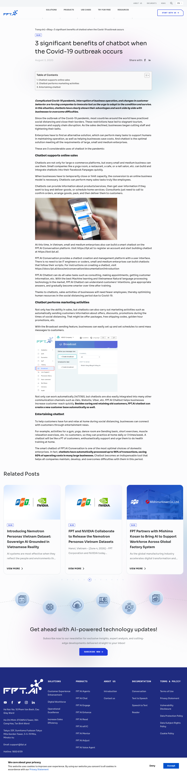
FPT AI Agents (83, 691)
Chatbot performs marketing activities (59, 83)
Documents (152, 3)
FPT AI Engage (83, 705)
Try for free (104, 9)
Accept (171, 765)
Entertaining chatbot (50, 86)
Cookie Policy (167, 733)
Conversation (139, 691)
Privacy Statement (169, 698)
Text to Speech (140, 698)
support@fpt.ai (18, 744)
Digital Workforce (57, 701)
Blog (49, 29)
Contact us (109, 698)
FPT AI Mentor (83, 733)
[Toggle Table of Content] (145, 75)
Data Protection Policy (171, 716)
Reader (136, 712)
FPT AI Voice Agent (85, 747)
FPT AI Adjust (83, 740)
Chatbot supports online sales (54, 79)
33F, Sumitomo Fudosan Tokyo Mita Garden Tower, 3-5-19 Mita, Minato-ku (23, 734)
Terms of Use (167, 691)
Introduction (110, 691)
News (163, 3)
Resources (123, 9)
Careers (160, 23)
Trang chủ (40, 29)
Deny (152, 765)
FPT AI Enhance (83, 712)
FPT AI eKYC (82, 726)
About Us (137, 3)
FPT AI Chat (82, 698)
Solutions (54, 681)
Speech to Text (140, 705)
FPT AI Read (82, 719)
